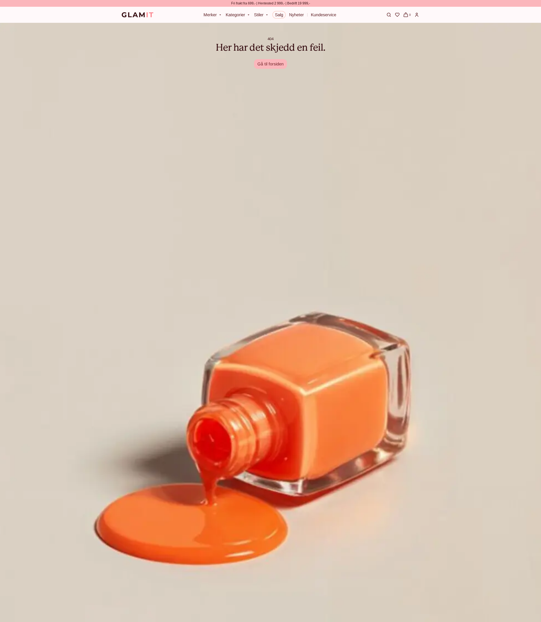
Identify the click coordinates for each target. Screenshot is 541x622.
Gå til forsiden (270, 64)
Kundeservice (323, 14)
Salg (279, 14)
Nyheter (296, 14)
